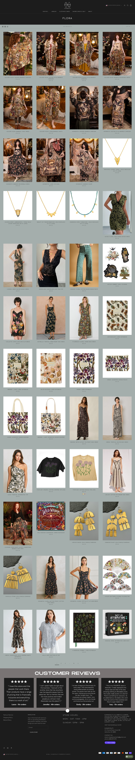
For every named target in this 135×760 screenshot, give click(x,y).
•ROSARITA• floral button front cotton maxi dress (51, 602)
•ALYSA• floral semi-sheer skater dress (117, 236)
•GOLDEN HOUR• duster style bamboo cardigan (51, 78)
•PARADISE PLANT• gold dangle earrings (117, 542)
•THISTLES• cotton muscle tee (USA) (84, 489)
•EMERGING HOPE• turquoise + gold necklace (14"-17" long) (84, 223)
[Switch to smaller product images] (5, 26)
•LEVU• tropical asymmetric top (18, 494)
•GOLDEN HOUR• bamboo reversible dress (117, 77)
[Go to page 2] (78, 663)
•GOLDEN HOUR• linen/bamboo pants (50, 131)
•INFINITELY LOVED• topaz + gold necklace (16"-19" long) (117, 170)
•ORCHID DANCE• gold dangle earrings (84, 542)
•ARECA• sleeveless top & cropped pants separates (18, 656)
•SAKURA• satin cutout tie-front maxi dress (84, 442)
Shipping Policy (8, 717)
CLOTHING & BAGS (64, 11)
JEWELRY (54, 11)
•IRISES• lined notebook (84, 389)
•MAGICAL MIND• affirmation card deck (117, 640)
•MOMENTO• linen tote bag (50, 184)
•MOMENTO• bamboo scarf (84, 184)
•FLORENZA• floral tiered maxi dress (84, 341)
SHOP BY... (46, 11)
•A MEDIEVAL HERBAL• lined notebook (84, 650)
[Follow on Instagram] (7, 748)
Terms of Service (8, 715)
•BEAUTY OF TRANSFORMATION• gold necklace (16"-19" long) (51, 223)
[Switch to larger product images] (2, 26)
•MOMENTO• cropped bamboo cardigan (84, 131)
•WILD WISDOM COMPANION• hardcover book (51, 532)
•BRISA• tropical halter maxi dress (117, 442)
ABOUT (90, 11)
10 (73, 663)
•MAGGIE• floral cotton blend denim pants (84, 289)
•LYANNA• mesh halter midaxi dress (18, 289)
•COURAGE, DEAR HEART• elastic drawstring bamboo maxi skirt (17, 548)
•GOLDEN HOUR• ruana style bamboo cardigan (84, 78)
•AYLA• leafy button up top (51, 655)
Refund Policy (7, 720)
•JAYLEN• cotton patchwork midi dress (117, 494)
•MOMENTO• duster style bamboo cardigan (117, 131)
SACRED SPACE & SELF (79, 11)
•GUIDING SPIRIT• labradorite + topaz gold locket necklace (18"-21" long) (18, 223)
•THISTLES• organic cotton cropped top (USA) (51, 489)
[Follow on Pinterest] (11, 748)
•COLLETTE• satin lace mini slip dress (18, 341)
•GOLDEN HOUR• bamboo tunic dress (17, 131)
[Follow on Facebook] (4, 748)
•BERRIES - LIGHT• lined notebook (17, 389)
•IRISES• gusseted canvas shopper (18, 437)
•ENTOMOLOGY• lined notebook (117, 336)
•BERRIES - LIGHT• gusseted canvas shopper (51, 437)
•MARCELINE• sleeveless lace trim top (51, 289)
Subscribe (34, 732)
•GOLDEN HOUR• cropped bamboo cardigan (18, 77)
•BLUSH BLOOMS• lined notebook (50, 389)
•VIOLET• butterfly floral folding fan (117, 596)
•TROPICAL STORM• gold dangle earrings (18, 596)
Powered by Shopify (65, 754)
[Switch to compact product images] (7, 26)
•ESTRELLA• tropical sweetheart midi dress (51, 341)
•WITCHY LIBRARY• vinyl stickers (117, 284)
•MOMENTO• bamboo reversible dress (18, 184)
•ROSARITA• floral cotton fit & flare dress (84, 601)
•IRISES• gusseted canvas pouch (117, 379)
